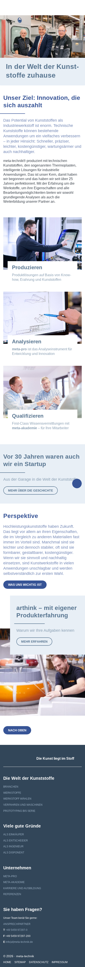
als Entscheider (15, 840)
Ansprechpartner (17, 924)
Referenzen (12, 894)
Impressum (60, 962)
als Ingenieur (13, 846)
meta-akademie (14, 882)
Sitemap (20, 962)
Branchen (10, 786)
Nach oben (17, 730)
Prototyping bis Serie (19, 810)
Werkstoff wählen (17, 798)
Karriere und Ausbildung (22, 888)
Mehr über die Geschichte (30, 490)
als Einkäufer (13, 834)
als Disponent (13, 852)
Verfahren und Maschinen (22, 804)
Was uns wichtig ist (25, 584)
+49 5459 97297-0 (16, 929)
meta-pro (10, 876)
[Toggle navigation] (77, 8)
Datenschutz (38, 962)
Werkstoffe (12, 792)
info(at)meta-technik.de (19, 941)
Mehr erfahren (34, 641)
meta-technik (18, 8)
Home (7, 962)
